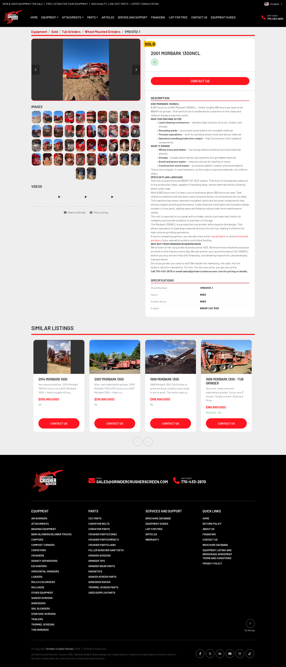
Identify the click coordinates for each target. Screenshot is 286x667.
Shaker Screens (41, 597)
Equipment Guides (223, 17)
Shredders (38, 603)
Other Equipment (42, 592)
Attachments (71, 17)
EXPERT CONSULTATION (145, 3)
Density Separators (44, 560)
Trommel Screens (42, 624)
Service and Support (132, 17)
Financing (158, 17)
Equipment (48, 17)
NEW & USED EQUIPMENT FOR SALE (23, 3)
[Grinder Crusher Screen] (47, 480)
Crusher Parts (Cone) (102, 534)
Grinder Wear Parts (101, 566)
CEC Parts (94, 518)
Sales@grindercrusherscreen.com (132, 481)
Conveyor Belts (98, 523)
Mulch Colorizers (43, 581)
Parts (91, 17)
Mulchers (37, 587)
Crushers (37, 555)
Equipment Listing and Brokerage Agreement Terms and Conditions (217, 554)
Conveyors (38, 550)
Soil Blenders (40, 608)
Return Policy (212, 523)
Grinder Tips (96, 560)
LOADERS (36, 576)
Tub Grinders (40, 629)
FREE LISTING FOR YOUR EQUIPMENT (67, 3)
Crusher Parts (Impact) (103, 539)
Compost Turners (42, 544)
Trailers (37, 619)
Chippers (37, 539)
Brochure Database (158, 518)
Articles (108, 17)
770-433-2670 (275, 18)
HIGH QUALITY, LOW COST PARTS (109, 3)
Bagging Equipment (43, 528)
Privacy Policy (212, 563)
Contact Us (199, 17)
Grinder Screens (99, 555)
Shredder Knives (99, 581)
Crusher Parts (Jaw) (102, 544)
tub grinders (218, 236)
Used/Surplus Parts (101, 592)
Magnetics (95, 571)
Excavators (39, 566)
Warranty (152, 539)
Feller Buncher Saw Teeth (106, 550)
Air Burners (39, 518)
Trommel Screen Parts (103, 587)
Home (34, 17)
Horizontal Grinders (45, 571)
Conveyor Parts (99, 528)
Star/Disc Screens (43, 613)
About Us (208, 528)
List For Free (178, 17)
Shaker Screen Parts (102, 576)
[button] (49, 17)
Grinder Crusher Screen (60, 648)
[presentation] (137, 441)
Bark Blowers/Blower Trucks (51, 534)
